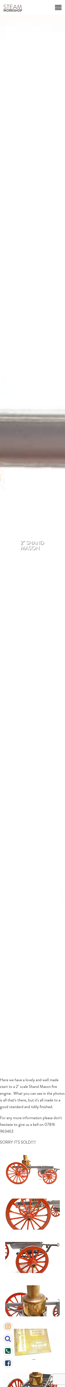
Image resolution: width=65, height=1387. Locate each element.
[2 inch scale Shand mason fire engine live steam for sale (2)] (32, 1215)
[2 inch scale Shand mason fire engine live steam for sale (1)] (32, 1171)
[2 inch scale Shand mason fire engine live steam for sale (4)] (32, 1301)
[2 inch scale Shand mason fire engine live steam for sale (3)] (32, 1258)
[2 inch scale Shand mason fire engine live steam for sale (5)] (32, 1345)
